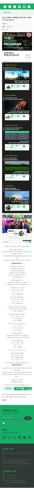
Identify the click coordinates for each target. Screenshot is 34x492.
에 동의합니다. (18, 423)
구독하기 (27, 418)
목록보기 (4, 400)
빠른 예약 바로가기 (17, 263)
